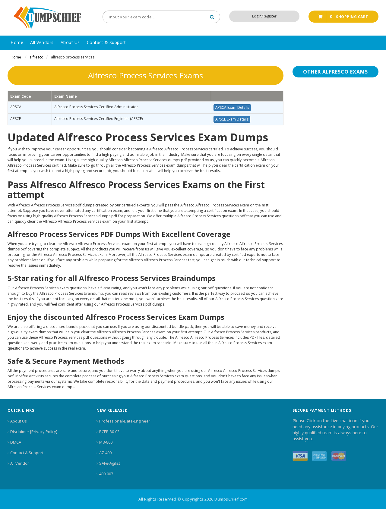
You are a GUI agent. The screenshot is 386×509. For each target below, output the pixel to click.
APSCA (15, 106)
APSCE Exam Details (231, 119)
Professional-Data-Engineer (124, 421)
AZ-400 (105, 452)
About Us (18, 421)
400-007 (106, 473)
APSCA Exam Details (232, 107)
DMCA (15, 442)
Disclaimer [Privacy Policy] (33, 431)
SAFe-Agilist (109, 463)
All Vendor (19, 463)
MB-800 (105, 442)
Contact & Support (26, 452)
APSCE (15, 118)
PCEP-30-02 (109, 431)
